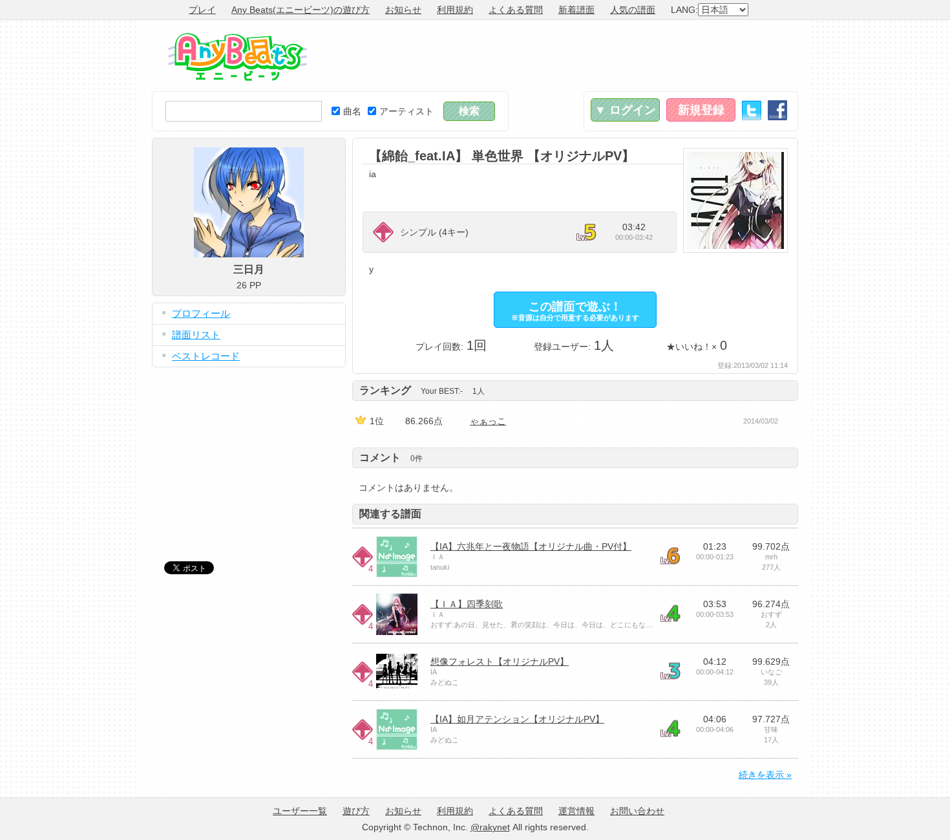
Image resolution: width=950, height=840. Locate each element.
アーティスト (406, 111)
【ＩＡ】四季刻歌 (466, 604)
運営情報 (576, 811)
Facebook (777, 110)
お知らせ (403, 10)
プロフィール (201, 313)
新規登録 (701, 109)
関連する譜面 (390, 513)
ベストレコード (206, 355)
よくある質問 (516, 10)
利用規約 (455, 10)
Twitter (751, 110)
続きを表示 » (765, 775)
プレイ (202, 10)
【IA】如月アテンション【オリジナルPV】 (517, 719)
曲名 (352, 111)
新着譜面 (576, 10)
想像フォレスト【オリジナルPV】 (499, 661)
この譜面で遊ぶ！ (575, 310)
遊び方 (356, 811)
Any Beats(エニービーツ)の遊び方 (300, 10)
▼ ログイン (625, 109)
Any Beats (237, 57)
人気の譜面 (632, 10)
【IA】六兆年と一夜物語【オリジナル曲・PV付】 (530, 546)
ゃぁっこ (488, 421)
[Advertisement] (563, 56)
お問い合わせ (637, 811)
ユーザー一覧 (300, 811)
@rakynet (490, 827)
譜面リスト (196, 334)
